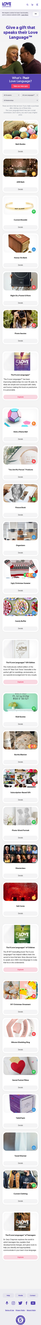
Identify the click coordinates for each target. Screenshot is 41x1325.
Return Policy (31, 1310)
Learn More (24, 15)
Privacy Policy (20, 1310)
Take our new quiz (20, 86)
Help (8, 1295)
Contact (32, 1295)
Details (20, 152)
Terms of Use (9, 1310)
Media (20, 1295)
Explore (21, 397)
